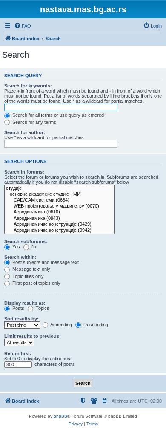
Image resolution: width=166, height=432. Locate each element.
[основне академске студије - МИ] (59, 194)
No (33, 246)
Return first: (17, 353)
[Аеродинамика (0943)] (59, 219)
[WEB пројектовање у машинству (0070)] (59, 206)
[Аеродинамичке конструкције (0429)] (59, 224)
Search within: (20, 257)
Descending (95, 324)
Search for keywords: (28, 85)
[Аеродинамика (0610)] (59, 212)
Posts (17, 308)
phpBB (60, 416)
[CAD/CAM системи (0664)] (59, 200)
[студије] (59, 188)
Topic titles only (27, 276)
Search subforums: (25, 241)
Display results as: (25, 303)
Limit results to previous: (32, 336)
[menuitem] (22, 26)
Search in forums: (24, 171)
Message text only (30, 269)
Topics (41, 308)
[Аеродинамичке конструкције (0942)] (59, 230)
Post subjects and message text (45, 262)
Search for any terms (33, 122)
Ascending (60, 324)
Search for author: (24, 132)
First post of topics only (35, 283)
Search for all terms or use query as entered (57, 115)
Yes (15, 246)
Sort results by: (21, 318)
